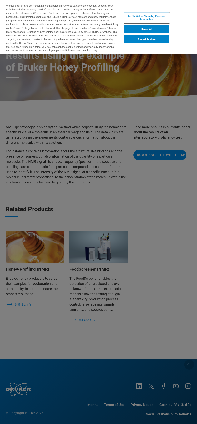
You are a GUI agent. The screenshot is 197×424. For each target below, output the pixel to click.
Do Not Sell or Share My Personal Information (146, 18)
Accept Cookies (147, 39)
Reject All (146, 29)
